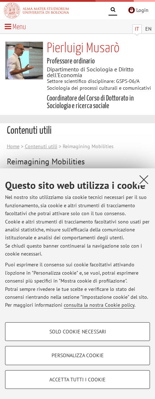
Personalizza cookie (78, 355)
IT (137, 29)
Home (13, 146)
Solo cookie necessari (77, 331)
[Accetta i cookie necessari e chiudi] (144, 179)
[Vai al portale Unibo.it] (36, 10)
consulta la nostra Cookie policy (99, 305)
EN (148, 29)
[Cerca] (112, 10)
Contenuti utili (41, 146)
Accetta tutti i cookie (77, 379)
